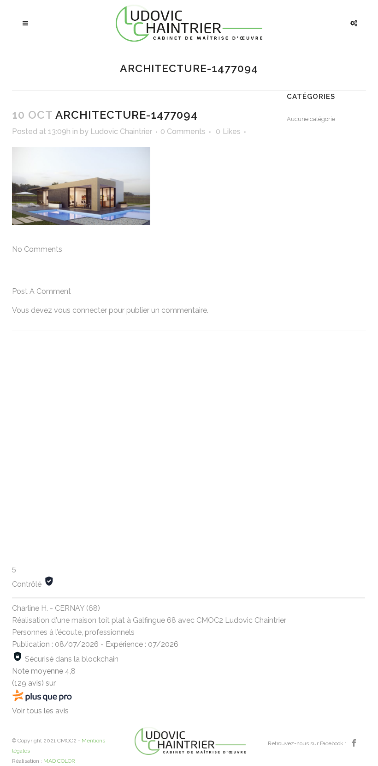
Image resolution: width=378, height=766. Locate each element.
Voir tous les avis (40, 710)
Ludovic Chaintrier (121, 131)
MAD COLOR (59, 761)
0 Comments (183, 131)
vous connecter (80, 310)
